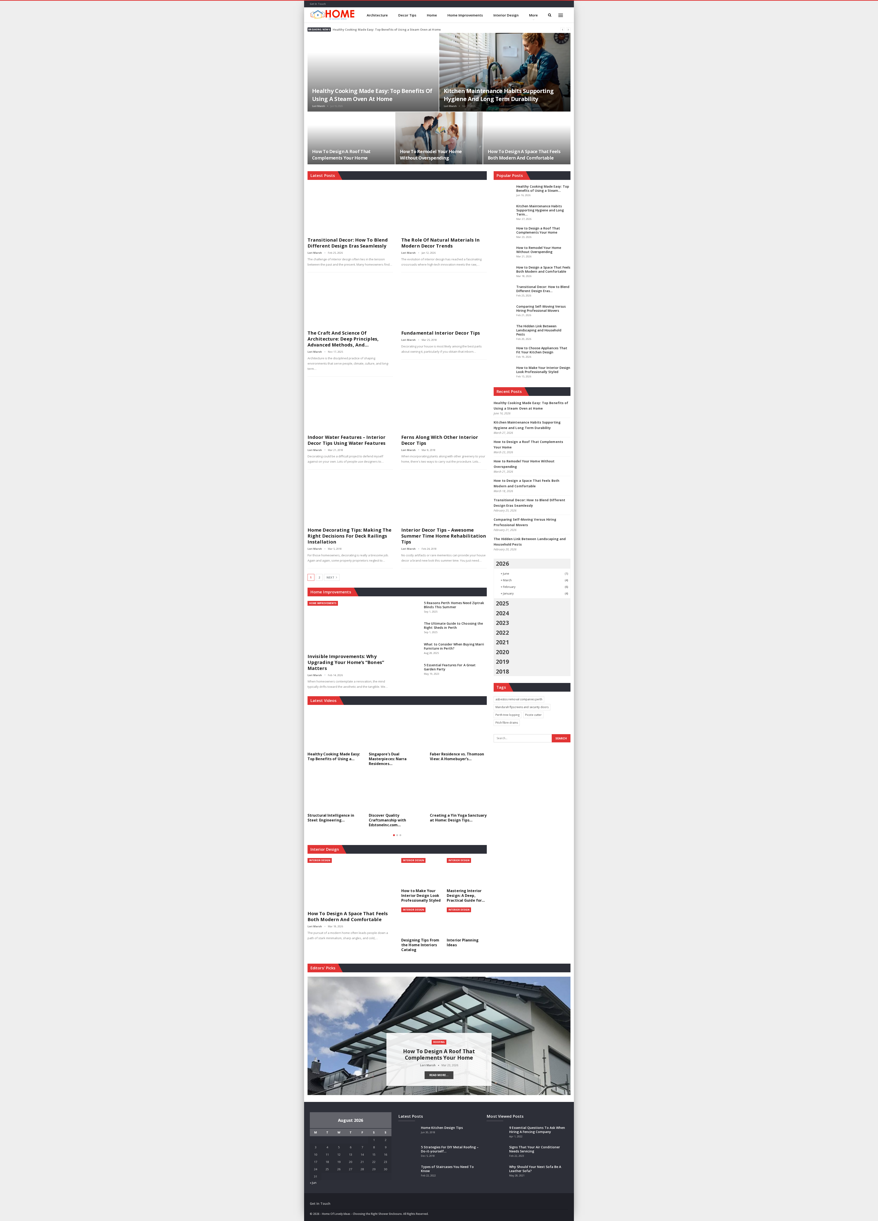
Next (331, 577)
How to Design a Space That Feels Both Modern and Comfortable (524, 154)
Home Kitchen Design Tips (442, 1127)
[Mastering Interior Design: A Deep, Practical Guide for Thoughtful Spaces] (467, 872)
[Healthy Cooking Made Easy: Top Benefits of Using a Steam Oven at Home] (373, 72)
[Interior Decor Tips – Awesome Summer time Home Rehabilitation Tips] (444, 499)
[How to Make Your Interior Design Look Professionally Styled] (421, 872)
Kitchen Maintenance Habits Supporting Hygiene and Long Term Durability (499, 95)
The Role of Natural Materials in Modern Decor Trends (440, 243)
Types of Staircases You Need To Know (447, 1169)
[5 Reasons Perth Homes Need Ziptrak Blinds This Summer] (411, 608)
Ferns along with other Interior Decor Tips (439, 440)
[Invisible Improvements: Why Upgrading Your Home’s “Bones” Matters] (350, 625)
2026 (502, 563)
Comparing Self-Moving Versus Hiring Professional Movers (541, 308)
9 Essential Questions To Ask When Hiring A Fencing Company (537, 1129)
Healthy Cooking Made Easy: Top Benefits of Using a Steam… (542, 188)
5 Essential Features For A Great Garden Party (450, 667)
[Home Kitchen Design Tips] (408, 1133)
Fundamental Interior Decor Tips (440, 333)
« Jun (313, 1183)
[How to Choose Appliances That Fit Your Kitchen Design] (503, 353)
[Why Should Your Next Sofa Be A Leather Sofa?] (496, 1172)
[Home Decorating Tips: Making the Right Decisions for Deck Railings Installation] (350, 499)
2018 (502, 671)
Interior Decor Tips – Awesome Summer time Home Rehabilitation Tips (443, 536)
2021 (502, 642)
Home (432, 15)
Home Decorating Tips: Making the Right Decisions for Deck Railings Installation (349, 536)
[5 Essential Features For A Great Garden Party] (411, 670)
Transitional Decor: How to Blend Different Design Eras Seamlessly (348, 243)
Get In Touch (318, 3)
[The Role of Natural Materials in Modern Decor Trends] (444, 209)
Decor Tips (407, 15)
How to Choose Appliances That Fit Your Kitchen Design (541, 350)
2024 (502, 613)
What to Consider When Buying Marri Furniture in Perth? (454, 646)
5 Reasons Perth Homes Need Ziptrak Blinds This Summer (454, 605)
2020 (502, 652)
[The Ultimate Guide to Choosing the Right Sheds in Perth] (411, 628)
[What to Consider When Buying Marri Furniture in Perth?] (411, 649)
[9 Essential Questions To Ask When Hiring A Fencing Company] (496, 1133)
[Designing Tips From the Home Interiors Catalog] (421, 921)
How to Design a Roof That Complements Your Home (341, 154)
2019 (502, 661)
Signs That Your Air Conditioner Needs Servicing (534, 1149)
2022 (502, 632)
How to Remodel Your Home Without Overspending (431, 154)
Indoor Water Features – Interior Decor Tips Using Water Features (346, 440)
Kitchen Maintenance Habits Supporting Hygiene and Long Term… (540, 210)
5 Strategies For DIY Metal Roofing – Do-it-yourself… (450, 1149)
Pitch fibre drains (506, 723)
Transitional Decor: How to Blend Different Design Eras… (542, 289)
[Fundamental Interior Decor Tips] (444, 302)
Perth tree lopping (507, 715)
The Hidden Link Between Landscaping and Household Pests (538, 330)
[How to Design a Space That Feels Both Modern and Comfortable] (527, 138)
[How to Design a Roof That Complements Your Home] (351, 138)
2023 (502, 622)
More (533, 15)
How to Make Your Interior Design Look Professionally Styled (543, 369)
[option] (397, 770)
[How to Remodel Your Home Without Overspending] (439, 138)
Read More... (439, 1075)
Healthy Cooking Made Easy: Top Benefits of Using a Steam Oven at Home (387, 29)
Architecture (377, 15)
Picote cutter (533, 715)
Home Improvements (465, 15)
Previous (309, 1032)
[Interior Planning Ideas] (467, 921)
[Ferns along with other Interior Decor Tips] (444, 406)
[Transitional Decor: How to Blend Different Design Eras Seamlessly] (350, 209)
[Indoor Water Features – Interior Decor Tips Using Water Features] (350, 406)
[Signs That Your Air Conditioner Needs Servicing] (496, 1152)
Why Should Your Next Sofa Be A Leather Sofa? (535, 1169)
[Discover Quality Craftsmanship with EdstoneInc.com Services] (397, 791)
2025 (502, 603)
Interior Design (506, 15)
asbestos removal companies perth (518, 699)
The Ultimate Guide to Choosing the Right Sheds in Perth (453, 625)
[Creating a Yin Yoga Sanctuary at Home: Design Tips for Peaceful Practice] (458, 791)
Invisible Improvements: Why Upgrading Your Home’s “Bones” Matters (346, 662)
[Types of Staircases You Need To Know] (408, 1172)
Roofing (439, 1042)
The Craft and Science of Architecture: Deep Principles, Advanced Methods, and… (343, 339)
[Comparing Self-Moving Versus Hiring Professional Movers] (503, 311)
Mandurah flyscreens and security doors (522, 707)
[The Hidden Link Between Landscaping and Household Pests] (503, 331)
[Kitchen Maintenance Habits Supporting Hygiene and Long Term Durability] (505, 72)
